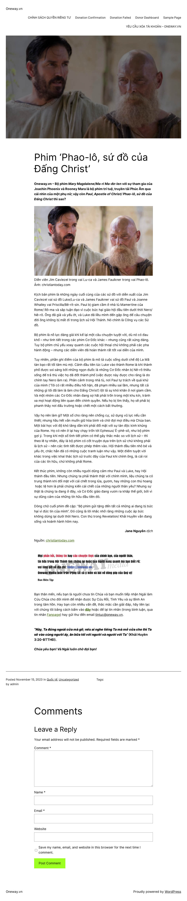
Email (39, 811)
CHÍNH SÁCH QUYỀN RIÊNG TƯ (49, 17)
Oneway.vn (14, 9)
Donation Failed (120, 17)
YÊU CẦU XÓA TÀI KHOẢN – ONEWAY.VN (153, 26)
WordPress (173, 892)
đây (88, 609)
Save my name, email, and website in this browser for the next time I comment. (90, 849)
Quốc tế (52, 679)
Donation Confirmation (90, 17)
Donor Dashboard (147, 17)
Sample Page (172, 17)
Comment (42, 748)
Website (40, 829)
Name (39, 792)
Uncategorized (69, 679)
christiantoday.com (60, 540)
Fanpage (53, 615)
